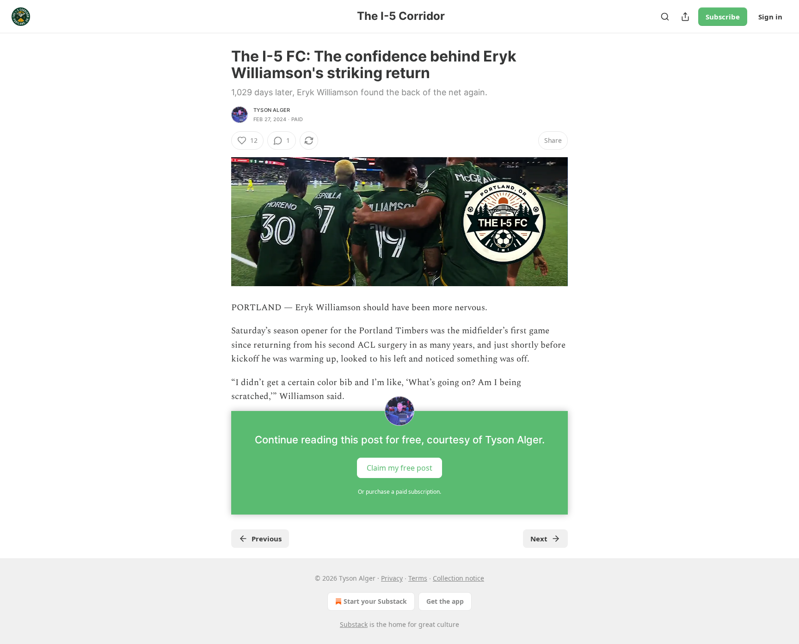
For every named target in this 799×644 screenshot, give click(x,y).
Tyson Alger (271, 110)
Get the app (445, 601)
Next (538, 538)
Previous (267, 538)
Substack (354, 624)
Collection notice (458, 578)
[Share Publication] (685, 16)
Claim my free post (399, 468)
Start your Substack (375, 601)
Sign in (770, 16)
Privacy (392, 578)
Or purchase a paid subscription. (399, 492)
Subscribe (723, 16)
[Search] (665, 16)
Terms (417, 578)
